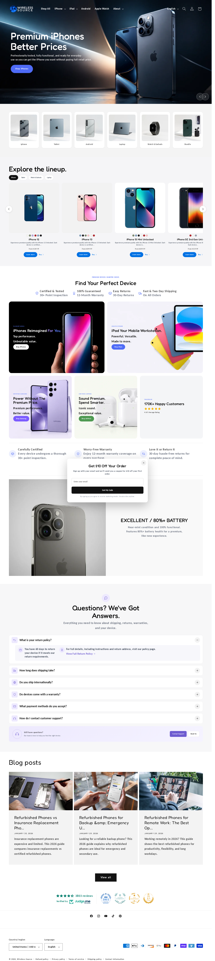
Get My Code (107, 490)
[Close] (143, 463)
